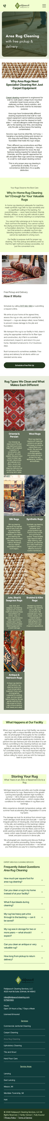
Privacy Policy (10, 1118)
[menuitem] (24, 1026)
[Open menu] (44, 6)
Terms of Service (25, 1118)
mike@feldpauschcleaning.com (16, 997)
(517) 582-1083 (26, 306)
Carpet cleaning (12, 97)
